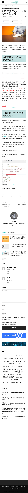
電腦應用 (15, 379)
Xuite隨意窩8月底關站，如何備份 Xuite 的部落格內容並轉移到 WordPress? (18, 253)
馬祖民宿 (13, 382)
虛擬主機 (5, 377)
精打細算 (5, 372)
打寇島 (8, 366)
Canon (4, 355)
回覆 (8, 273)
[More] (21, 22)
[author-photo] (14, 219)
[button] (2, 2)
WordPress (12, 5)
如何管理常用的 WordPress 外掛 (6, 205)
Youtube (19, 361)
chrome (8, 355)
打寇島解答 (13, 366)
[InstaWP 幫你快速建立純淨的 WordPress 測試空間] (5, 246)
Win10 (23, 358)
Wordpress (8, 188)
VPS (15, 358)
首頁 (2, 5)
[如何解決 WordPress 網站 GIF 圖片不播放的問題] (5, 239)
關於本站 (17, 488)
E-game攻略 (19, 355)
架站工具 (7, 5)
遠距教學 (17, 377)
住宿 (23, 361)
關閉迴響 (13, 188)
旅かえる (9, 369)
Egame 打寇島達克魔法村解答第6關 (16, 398)
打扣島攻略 (19, 366)
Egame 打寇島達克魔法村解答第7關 (16, 392)
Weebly (19, 358)
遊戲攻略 (11, 377)
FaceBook (4, 358)
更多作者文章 (11, 233)
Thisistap (5, 136)
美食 (3, 374)
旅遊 (18, 369)
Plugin (10, 358)
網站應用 (18, 371)
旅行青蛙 (14, 369)
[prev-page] (3, 259)
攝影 (4, 369)
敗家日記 (18, 486)
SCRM (8, 277)
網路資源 (13, 8)
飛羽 (4, 382)
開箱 (3, 380)
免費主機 (11, 364)
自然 (7, 374)
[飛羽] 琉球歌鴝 (22, 204)
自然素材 (13, 374)
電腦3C (17, 8)
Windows (4, 361)
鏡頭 (21, 377)
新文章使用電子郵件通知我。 (9, 324)
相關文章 (4, 233)
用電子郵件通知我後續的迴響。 (10, 322)
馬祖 (8, 382)
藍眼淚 (19, 374)
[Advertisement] (13, 450)
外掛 (20, 364)
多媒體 (3, 366)
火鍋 (21, 369)
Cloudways (13, 355)
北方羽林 (4, 16)
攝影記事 (23, 486)
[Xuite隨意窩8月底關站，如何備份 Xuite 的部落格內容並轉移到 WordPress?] (5, 253)
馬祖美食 (18, 382)
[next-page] (5, 259)
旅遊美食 (7, 486)
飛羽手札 (11, 488)
